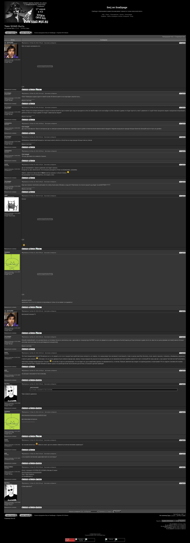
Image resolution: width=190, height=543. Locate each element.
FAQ (103, 14)
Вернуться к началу (10, 89)
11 (25, 28)
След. (27, 28)
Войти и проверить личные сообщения (118, 16)
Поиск (107, 14)
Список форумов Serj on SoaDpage (45, 32)
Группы (122, 14)
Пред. (13, 28)
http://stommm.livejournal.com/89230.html (34, 415)
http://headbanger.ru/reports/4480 (32, 472)
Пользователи (114, 14)
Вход (131, 16)
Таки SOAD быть (14, 26)
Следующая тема (180, 36)
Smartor (98, 534)
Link (23, 86)
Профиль (103, 16)
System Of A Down (62, 32)
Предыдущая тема (167, 36)
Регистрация (128, 14)
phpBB (91, 535)
